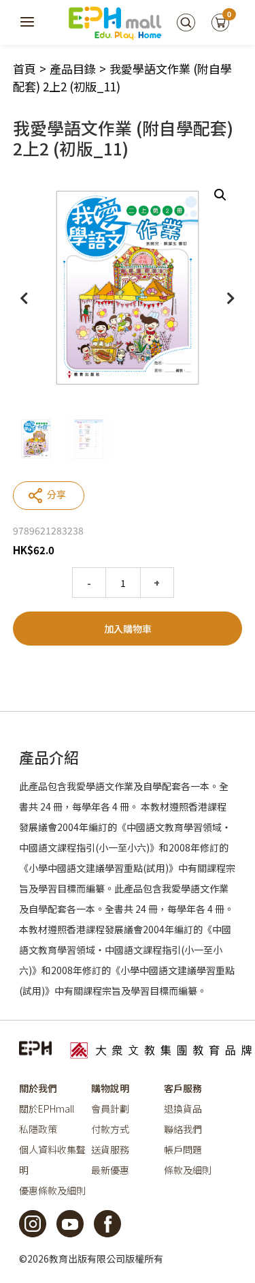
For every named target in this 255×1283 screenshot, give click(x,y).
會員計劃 (110, 1108)
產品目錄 (73, 68)
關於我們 (38, 1088)
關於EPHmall (46, 1108)
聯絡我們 (183, 1129)
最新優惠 (110, 1170)
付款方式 (110, 1129)
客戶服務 (183, 1088)
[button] (220, 195)
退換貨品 (183, 1108)
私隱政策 (38, 1129)
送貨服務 (110, 1149)
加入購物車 (128, 628)
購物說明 (110, 1088)
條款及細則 (187, 1170)
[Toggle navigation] (28, 22)
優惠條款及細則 (52, 1190)
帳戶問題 (183, 1149)
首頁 (24, 68)
